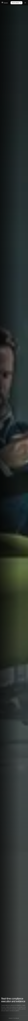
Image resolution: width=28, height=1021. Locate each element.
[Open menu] (25, 2)
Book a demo (15, 2)
